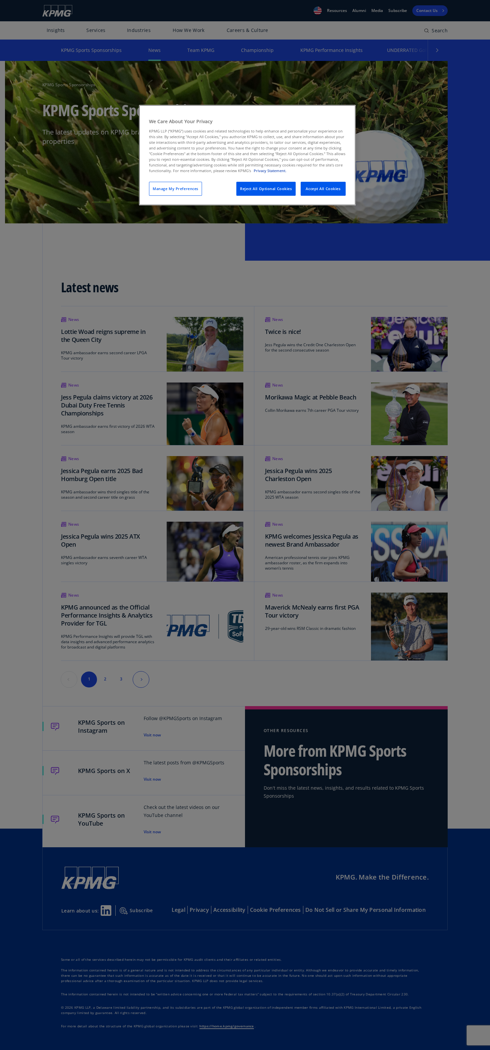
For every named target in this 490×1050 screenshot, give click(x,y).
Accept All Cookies (323, 188)
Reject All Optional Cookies (266, 188)
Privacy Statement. (270, 170)
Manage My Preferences (175, 188)
